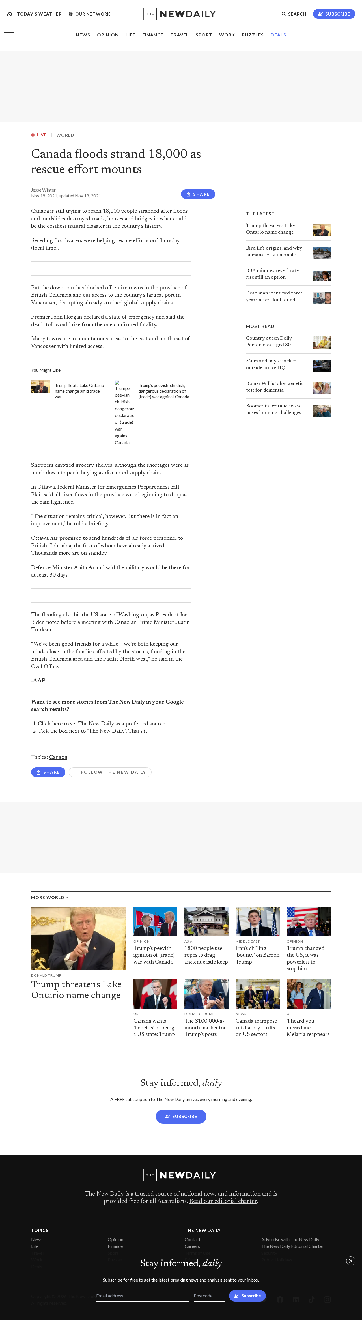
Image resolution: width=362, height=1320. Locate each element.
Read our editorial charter (223, 1201)
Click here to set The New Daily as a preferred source (101, 724)
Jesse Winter (43, 189)
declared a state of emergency (118, 317)
